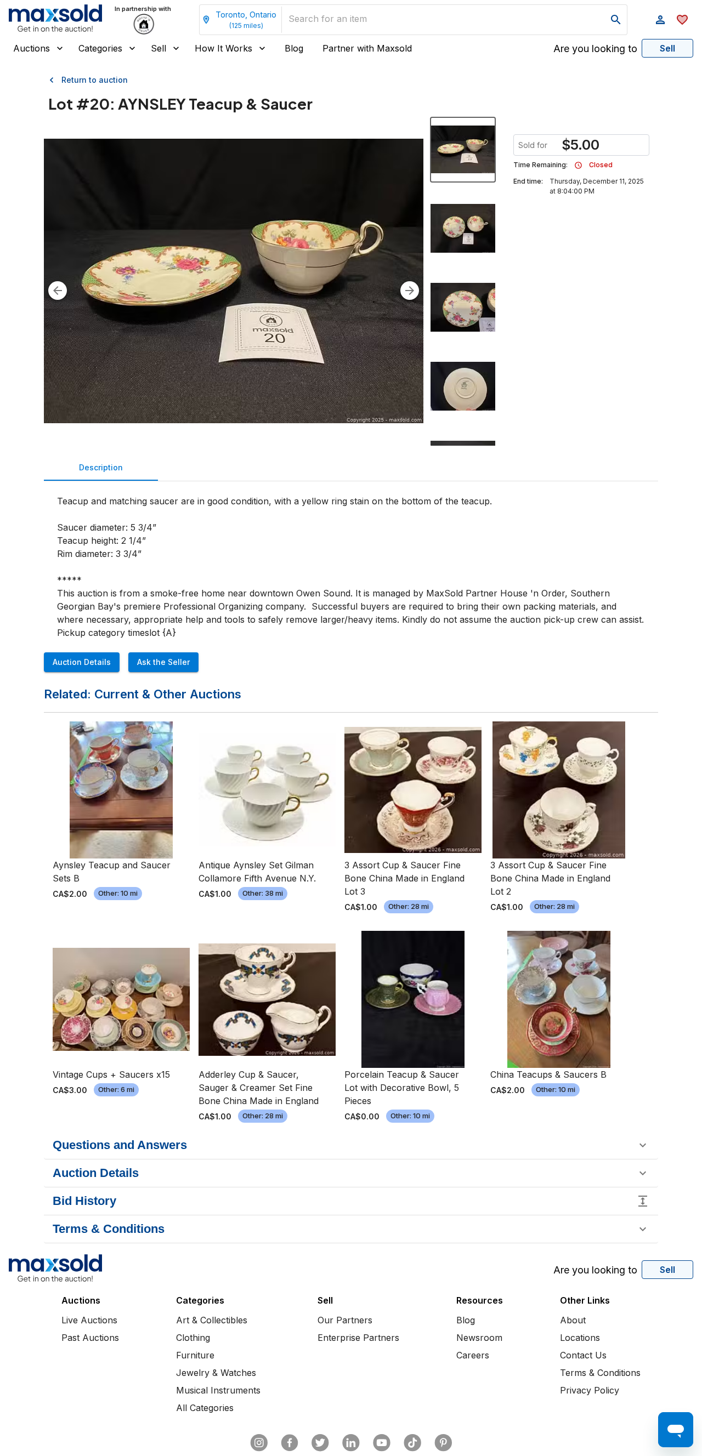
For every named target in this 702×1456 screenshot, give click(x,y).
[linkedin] (351, 1443)
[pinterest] (443, 1443)
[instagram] (259, 1443)
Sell (158, 48)
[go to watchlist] (682, 19)
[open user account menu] (660, 19)
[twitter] (320, 1443)
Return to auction (94, 79)
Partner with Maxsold (367, 48)
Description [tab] (101, 467)
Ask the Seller (163, 662)
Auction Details (82, 662)
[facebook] (289, 1443)
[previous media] (57, 290)
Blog (294, 48)
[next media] (409, 290)
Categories (100, 48)
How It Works (223, 48)
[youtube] (382, 1443)
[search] (616, 20)
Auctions (31, 48)
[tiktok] (412, 1443)
